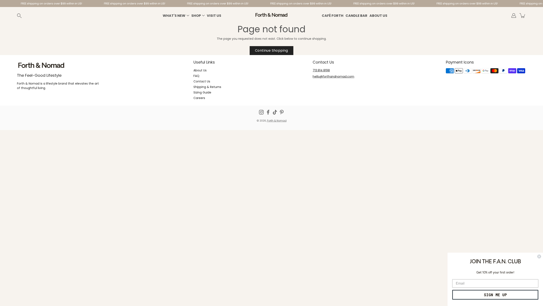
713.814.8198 (321, 70)
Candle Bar (356, 15)
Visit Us (214, 15)
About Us (378, 15)
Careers (199, 98)
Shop (196, 15)
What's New (174, 15)
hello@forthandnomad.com (333, 76)
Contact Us (201, 81)
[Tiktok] (275, 112)
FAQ (196, 76)
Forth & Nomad (277, 120)
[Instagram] (261, 112)
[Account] (513, 15)
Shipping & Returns (207, 87)
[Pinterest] (281, 112)
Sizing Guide (202, 92)
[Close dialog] (539, 256)
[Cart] (522, 15)
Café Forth (332, 15)
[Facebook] (268, 112)
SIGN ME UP (495, 294)
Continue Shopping (271, 50)
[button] (24, 15)
